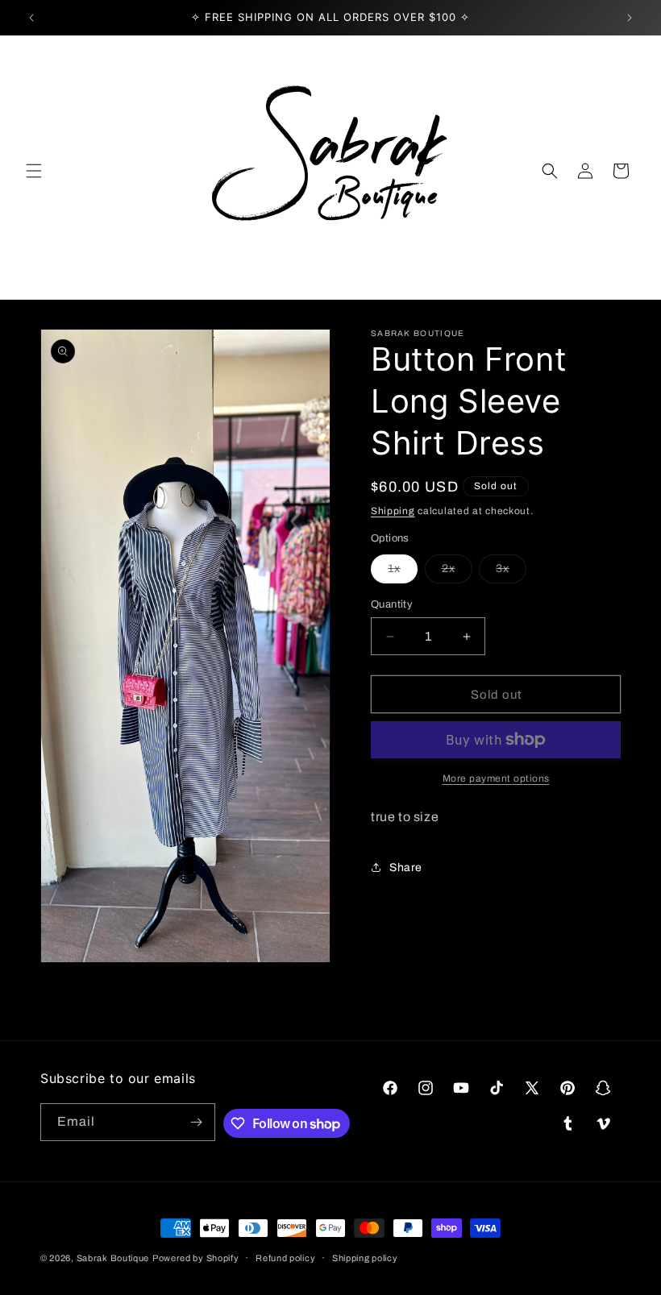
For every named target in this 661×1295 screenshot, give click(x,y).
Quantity (392, 604)
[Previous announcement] (31, 17)
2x (457, 572)
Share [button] (405, 867)
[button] (34, 171)
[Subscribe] (196, 1122)
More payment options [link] (496, 778)
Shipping (393, 511)
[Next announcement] (629, 17)
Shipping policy (365, 1258)
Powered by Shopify (195, 1258)
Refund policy (285, 1258)
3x (511, 572)
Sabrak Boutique (113, 1258)
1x (403, 572)
